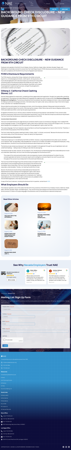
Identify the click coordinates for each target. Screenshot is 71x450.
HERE (48, 181)
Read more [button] (29, 282)
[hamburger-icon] (2, 9)
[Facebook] (63, 447)
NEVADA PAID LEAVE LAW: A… (10, 253)
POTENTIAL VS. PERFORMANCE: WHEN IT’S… (44, 235)
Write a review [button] (11, 280)
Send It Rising (35, 446)
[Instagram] (66, 447)
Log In (54, 9)
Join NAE (65, 9)
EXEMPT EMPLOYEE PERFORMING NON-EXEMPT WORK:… (10, 235)
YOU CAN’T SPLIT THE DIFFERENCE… (10, 216)
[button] (47, 9)
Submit (5, 345)
